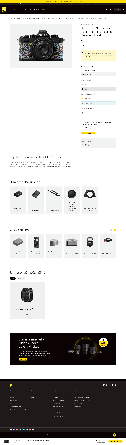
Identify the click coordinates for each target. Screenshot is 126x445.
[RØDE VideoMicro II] (107, 240)
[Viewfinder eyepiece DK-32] (89, 194)
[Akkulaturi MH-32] (36, 194)
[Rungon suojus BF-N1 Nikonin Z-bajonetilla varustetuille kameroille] (71, 194)
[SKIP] (114, 435)
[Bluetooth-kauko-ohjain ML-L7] (36, 243)
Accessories (21, 278)
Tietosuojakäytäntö (37, 435)
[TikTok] (104, 385)
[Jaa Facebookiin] (85, 145)
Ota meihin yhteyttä (28, 435)
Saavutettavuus (74, 435)
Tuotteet (10, 9)
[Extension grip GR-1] (71, 242)
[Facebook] (109, 385)
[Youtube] (115, 385)
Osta (18, 214)
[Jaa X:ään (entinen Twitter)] (88, 145)
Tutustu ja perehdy (18, 9)
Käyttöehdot (44, 435)
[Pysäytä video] (69, 360)
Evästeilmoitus (67, 435)
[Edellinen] (111, 229)
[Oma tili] (111, 9)
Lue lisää (87, 59)
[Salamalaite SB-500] (89, 243)
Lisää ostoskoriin (88, 133)
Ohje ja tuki (36, 9)
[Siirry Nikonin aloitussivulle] (4, 9)
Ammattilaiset (28, 9)
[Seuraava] (115, 229)
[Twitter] (112, 385)
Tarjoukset (43, 9)
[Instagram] (106, 385)
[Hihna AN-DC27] (54, 193)
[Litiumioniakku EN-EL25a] (18, 242)
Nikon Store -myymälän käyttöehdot (55, 435)
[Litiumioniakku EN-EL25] (18, 194)
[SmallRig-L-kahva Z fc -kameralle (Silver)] (54, 243)
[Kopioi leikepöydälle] (83, 145)
